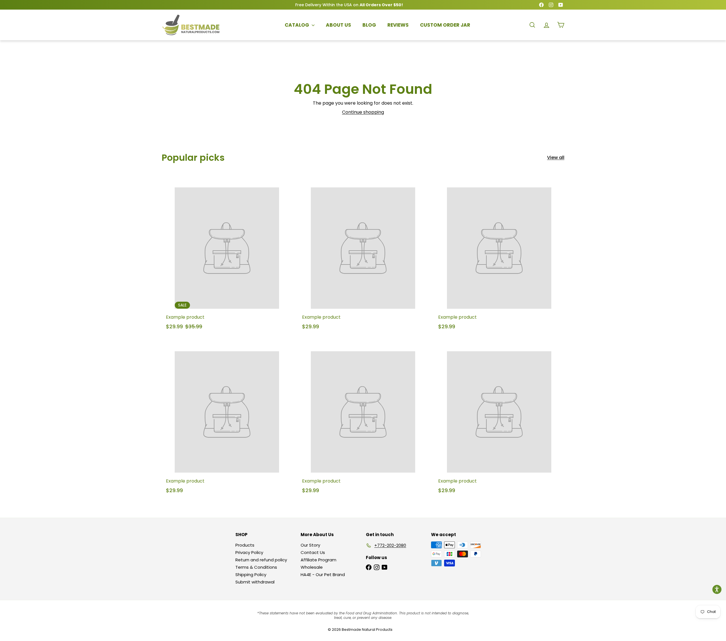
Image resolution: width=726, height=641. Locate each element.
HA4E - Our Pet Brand (323, 574)
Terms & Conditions (256, 567)
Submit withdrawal (255, 582)
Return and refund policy (261, 560)
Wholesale (312, 567)
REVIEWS (398, 25)
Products (244, 545)
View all (555, 157)
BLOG (369, 25)
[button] (716, 589)
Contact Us (313, 552)
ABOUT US (338, 25)
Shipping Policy (250, 574)
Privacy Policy (249, 552)
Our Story (310, 545)
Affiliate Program (318, 560)
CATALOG (297, 25)
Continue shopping (363, 112)
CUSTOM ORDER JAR (445, 25)
